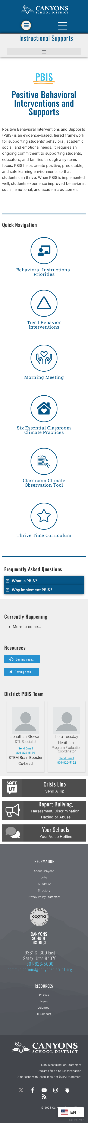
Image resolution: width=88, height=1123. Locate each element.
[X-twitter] (21, 1090)
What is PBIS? (24, 581)
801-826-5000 (40, 963)
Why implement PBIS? (32, 590)
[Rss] (44, 1096)
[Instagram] (55, 1090)
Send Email (25, 748)
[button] (44, 51)
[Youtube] (44, 1090)
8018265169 (25, 752)
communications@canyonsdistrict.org (40, 969)
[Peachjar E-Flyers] (67, 1090)
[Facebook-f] (32, 1090)
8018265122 (66, 762)
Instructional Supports (46, 38)
